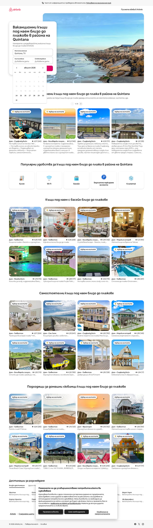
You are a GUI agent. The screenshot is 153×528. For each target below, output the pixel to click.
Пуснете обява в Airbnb (132, 9)
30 (43, 96)
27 (30, 96)
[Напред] (81, 104)
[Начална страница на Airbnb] (15, 9)
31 (16, 100)
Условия (43, 524)
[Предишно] (72, 104)
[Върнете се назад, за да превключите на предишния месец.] (16, 67)
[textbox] (23, 61)
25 (21, 96)
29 (39, 96)
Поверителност (31, 524)
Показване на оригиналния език (98, 3)
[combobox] (33, 53)
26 (25, 96)
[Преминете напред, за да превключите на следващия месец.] (42, 67)
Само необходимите (76, 512)
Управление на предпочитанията (102, 513)
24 (16, 96)
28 (34, 96)
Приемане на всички (51, 512)
